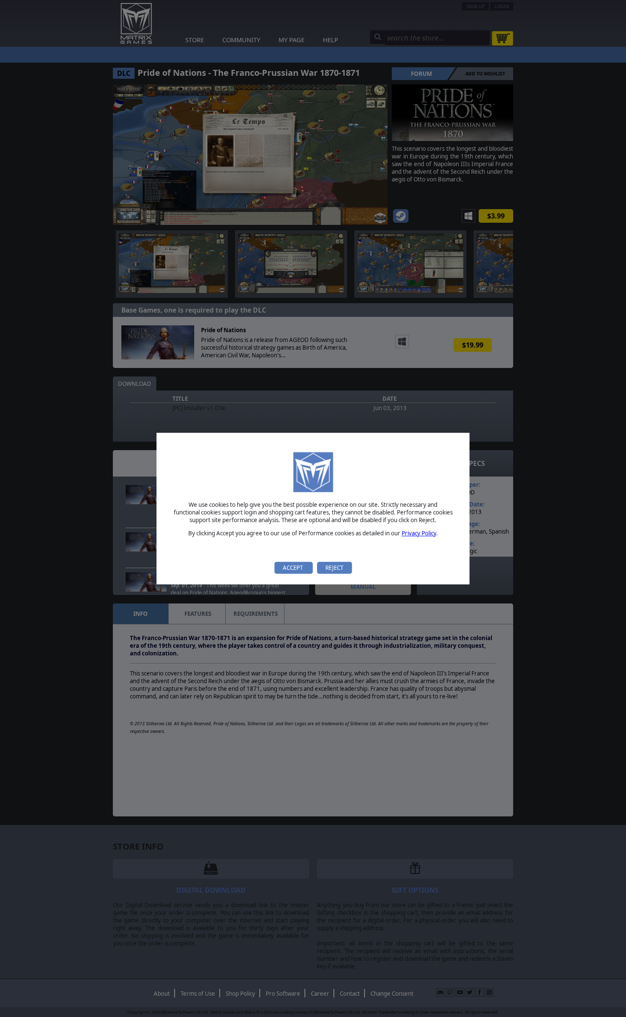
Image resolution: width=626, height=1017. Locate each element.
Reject (334, 568)
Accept (293, 568)
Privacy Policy (419, 533)
